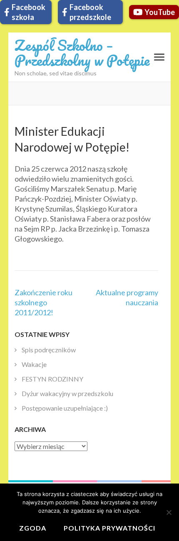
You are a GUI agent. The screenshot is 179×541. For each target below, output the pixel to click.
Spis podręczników (49, 350)
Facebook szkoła (28, 12)
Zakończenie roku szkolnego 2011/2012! (43, 302)
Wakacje (34, 364)
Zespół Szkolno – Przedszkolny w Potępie (82, 52)
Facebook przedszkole (90, 12)
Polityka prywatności (109, 528)
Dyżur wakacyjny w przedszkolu (67, 393)
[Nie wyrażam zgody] (168, 512)
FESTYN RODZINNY (52, 379)
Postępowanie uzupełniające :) (65, 408)
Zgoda (32, 528)
